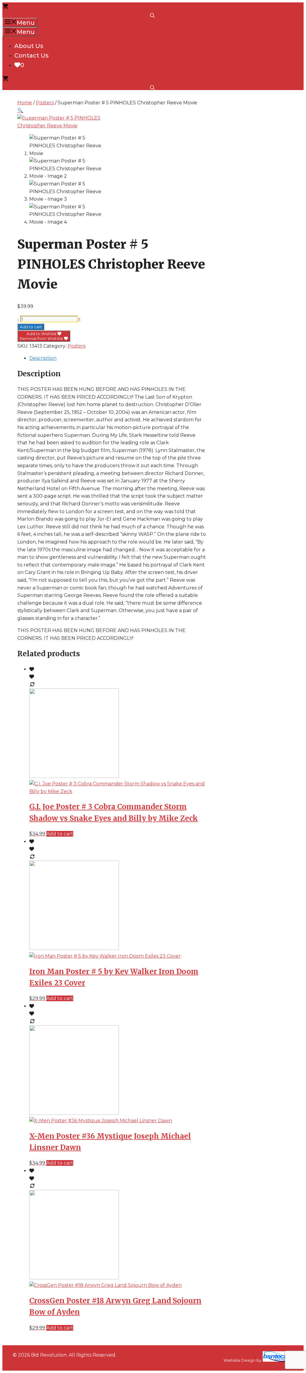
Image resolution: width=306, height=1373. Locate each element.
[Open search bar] (153, 15)
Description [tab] (42, 358)
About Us (28, 45)
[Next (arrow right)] (295, 687)
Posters (45, 103)
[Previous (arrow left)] (10, 687)
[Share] (273, 6)
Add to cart (31, 326)
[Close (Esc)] (286, 6)
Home (24, 103)
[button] (20, 110)
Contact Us (31, 55)
